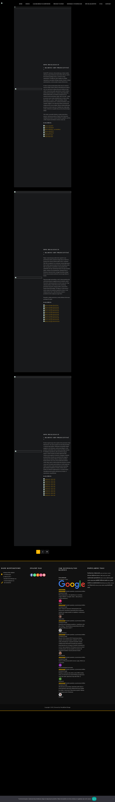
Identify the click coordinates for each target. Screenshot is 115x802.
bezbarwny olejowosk (93, 573)
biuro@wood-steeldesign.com (10, 578)
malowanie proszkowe (93, 577)
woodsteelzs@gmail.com (9, 580)
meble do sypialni (110, 577)
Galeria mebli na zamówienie (41, 3)
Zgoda (94, 798)
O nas (100, 3)
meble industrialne (91, 580)
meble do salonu (103, 577)
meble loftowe (100, 580)
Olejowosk (92, 585)
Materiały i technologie (74, 3)
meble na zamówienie (93, 583)
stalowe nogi (104, 585)
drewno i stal (99, 575)
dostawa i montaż (107, 573)
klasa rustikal (108, 575)
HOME (20, 3)
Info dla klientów (90, 3)
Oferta (28, 3)
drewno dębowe (91, 575)
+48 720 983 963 (7, 582)
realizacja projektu (98, 585)
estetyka (103, 575)
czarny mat (102, 573)
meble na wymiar (109, 580)
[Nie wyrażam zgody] (113, 799)
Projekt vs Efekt (59, 3)
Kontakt (108, 3)
